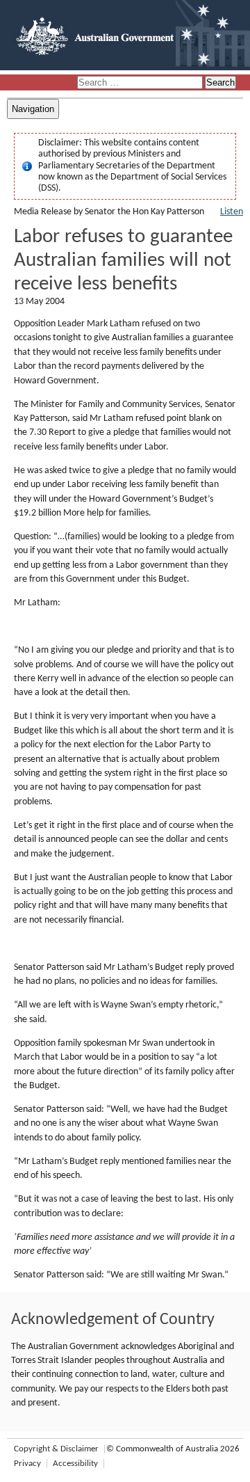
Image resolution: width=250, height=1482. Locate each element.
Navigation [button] (33, 109)
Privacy (27, 1463)
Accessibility (75, 1463)
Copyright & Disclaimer (56, 1448)
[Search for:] (141, 83)
